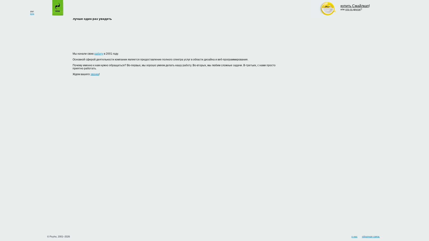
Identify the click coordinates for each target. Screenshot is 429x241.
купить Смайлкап (355, 6)
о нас (354, 236)
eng (32, 13)
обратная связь (371, 236)
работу (98, 53)
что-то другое (353, 9)
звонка (94, 74)
